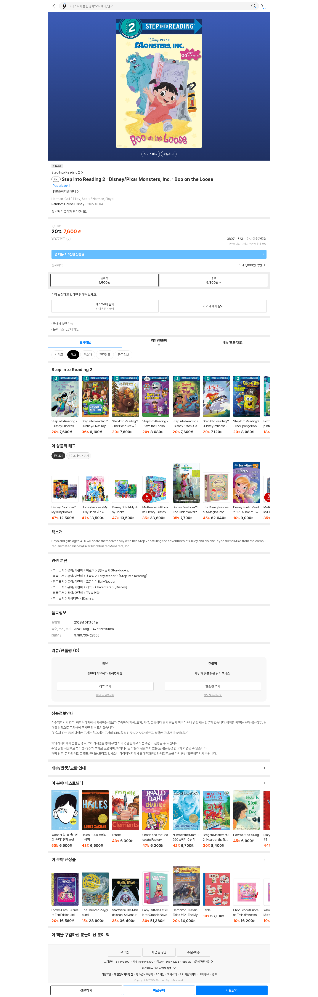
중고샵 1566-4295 (167, 961)
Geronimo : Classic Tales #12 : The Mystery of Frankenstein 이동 (186, 894)
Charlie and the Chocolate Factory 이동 (155, 819)
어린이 (90, 570)
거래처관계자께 (188, 974)
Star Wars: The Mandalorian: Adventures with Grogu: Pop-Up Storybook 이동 (125, 901)
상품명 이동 (65, 498)
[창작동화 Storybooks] (114, 570)
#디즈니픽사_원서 (79, 455)
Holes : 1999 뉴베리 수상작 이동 (95, 819)
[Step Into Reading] (133, 576)
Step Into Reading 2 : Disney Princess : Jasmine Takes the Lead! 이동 (65, 405)
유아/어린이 (75, 570)
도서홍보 (204, 974)
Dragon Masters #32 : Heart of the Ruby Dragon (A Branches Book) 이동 (216, 819)
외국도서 (58, 570)
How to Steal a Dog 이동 (246, 819)
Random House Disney (67, 204)
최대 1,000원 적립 (251, 265)
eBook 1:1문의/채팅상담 (196, 961)
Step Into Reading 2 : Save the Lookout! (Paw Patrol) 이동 (155, 405)
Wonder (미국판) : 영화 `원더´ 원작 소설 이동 (65, 819)
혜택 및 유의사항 (105, 695)
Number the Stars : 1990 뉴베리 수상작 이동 (186, 819)
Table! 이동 (216, 898)
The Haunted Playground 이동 (95, 898)
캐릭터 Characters (98, 587)
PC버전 (160, 974)
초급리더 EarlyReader (101, 576)
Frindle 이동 (125, 819)
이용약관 (106, 974)
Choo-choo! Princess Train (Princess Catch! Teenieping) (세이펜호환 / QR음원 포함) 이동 (246, 901)
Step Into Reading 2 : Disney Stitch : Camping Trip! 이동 (186, 405)
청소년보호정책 (144, 974)
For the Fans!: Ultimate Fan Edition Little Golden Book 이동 (65, 898)
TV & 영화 (93, 593)
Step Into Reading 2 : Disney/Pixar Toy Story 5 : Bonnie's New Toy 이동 (95, 405)
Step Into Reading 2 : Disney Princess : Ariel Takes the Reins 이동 (216, 405)
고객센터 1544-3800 (117, 961)
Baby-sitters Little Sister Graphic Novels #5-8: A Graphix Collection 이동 (155, 897)
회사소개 (172, 974)
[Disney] (121, 587)
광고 (214, 974)
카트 (264, 6)
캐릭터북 (73, 598)
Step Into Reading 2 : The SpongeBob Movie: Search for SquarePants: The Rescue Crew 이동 (246, 405)
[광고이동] (253, 6)
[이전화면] (53, 6)
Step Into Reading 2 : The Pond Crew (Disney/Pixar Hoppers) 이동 (125, 405)
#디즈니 (58, 455)
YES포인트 (58, 239)
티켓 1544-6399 (143, 961)
